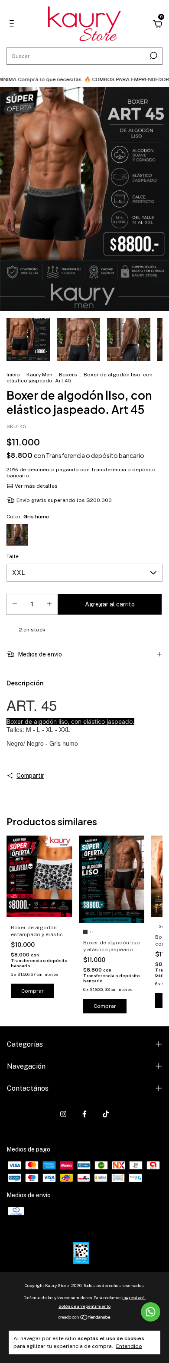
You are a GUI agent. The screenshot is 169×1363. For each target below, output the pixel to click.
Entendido (129, 1346)
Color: (27, 517)
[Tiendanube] (85, 1318)
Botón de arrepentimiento (84, 1306)
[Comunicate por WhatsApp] (150, 1312)
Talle (12, 556)
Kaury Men (40, 375)
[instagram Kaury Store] (63, 1114)
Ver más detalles (35, 486)
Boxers (68, 375)
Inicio (13, 375)
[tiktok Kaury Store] (105, 1114)
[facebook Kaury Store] (84, 1114)
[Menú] (13, 25)
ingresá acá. (134, 1297)
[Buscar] (152, 55)
